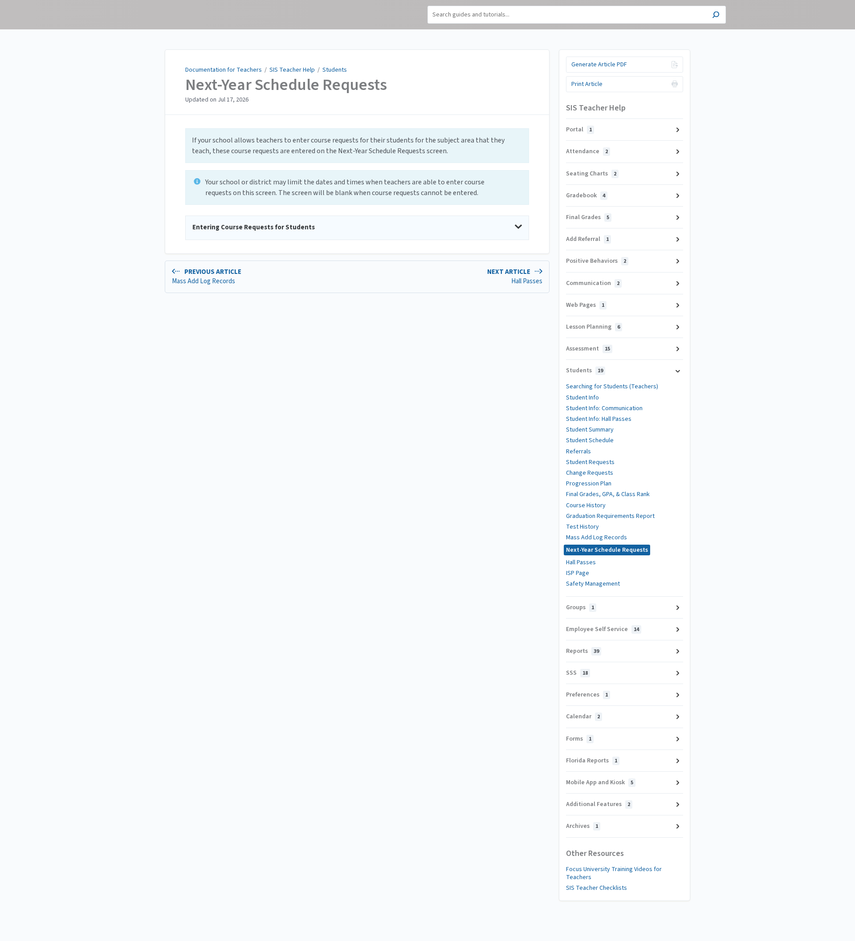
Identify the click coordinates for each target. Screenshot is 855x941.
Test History (582, 526)
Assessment (588, 348)
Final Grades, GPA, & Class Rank (608, 494)
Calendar (583, 716)
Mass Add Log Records (596, 537)
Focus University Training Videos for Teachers (614, 873)
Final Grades (587, 217)
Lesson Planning (593, 326)
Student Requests (590, 462)
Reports (582, 651)
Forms (578, 738)
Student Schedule (590, 440)
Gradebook (585, 195)
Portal (579, 129)
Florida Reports (591, 760)
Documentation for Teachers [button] (156, 9)
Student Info (582, 397)
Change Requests (589, 472)
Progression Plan (588, 483)
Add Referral (587, 239)
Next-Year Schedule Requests (286, 85)
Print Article (587, 84)
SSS (577, 672)
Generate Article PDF (599, 64)
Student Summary (590, 429)
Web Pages (585, 305)
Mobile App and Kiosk (599, 782)
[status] (357, 145)
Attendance (587, 151)
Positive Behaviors (596, 261)
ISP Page (577, 573)
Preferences (587, 694)
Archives (582, 826)
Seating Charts (591, 173)
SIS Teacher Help (292, 69)
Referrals (578, 451)
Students (334, 69)
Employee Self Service (602, 629)
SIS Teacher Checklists (596, 888)
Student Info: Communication (604, 408)
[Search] (715, 16)
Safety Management (593, 583)
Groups (580, 607)
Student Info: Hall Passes (598, 419)
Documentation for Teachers (223, 69)
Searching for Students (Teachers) (612, 386)
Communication (592, 283)
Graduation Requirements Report (610, 516)
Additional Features (598, 804)
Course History (586, 505)
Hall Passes (581, 562)
